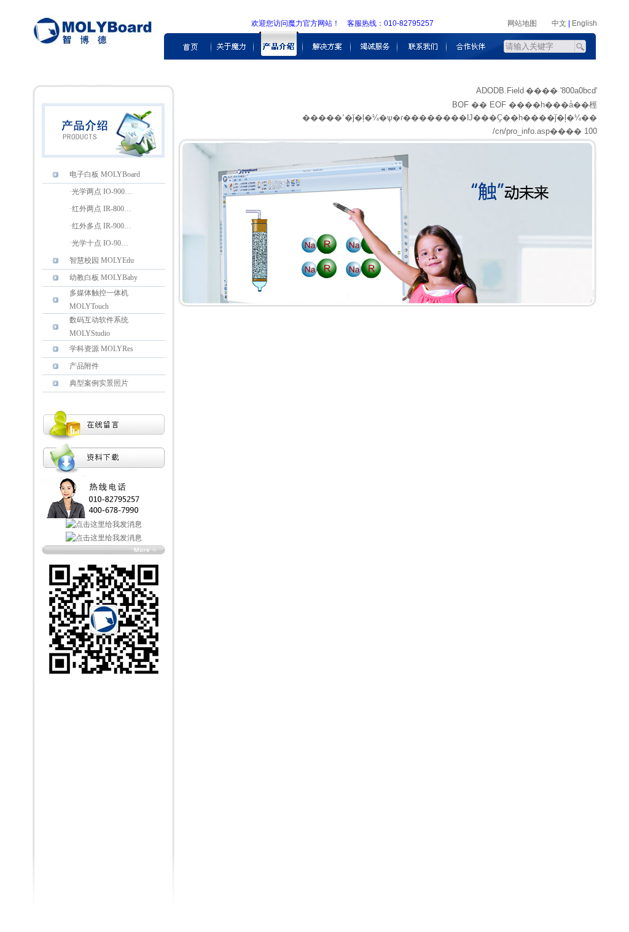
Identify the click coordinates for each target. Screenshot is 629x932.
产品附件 (84, 366)
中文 (559, 23)
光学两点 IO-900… (102, 191)
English (584, 23)
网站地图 (522, 23)
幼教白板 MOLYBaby (103, 277)
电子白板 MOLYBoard (104, 174)
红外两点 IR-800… (101, 208)
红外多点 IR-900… (101, 226)
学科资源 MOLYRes (101, 348)
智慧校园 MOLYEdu (101, 260)
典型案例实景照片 (98, 383)
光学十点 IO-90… (100, 243)
